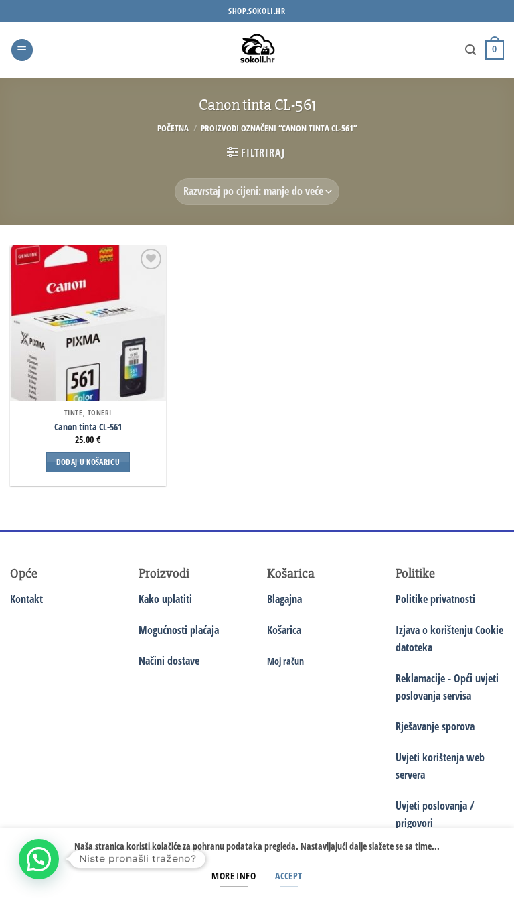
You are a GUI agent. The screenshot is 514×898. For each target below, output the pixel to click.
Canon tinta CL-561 (88, 427)
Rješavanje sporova (435, 726)
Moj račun (285, 661)
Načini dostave (169, 660)
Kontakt (26, 599)
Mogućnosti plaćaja (179, 630)
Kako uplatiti (165, 599)
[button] (22, 50)
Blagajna (284, 599)
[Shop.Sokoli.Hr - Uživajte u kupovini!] (257, 50)
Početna (173, 128)
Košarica (284, 630)
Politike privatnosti (435, 599)
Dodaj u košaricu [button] (88, 462)
